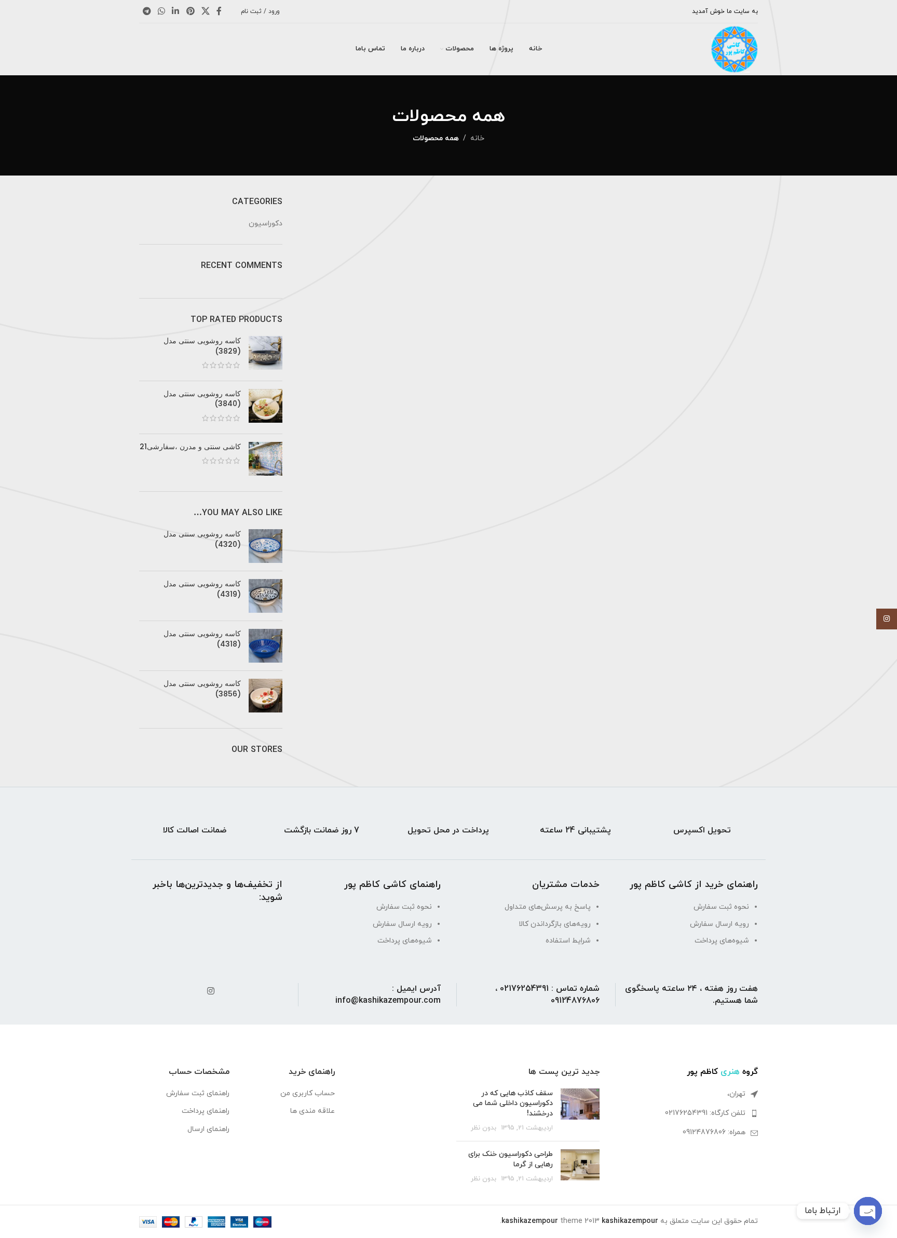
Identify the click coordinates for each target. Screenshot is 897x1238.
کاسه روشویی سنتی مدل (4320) (202, 539)
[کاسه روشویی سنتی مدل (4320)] (265, 546)
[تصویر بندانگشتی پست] (580, 1110)
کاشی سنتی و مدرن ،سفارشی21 (190, 447)
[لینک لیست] (686, 1113)
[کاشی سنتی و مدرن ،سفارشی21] (265, 459)
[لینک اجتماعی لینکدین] (176, 11)
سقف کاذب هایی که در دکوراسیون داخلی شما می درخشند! (513, 1103)
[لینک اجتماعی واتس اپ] (161, 11)
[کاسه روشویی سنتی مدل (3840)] (265, 407)
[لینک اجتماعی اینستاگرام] (210, 991)
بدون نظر (483, 1128)
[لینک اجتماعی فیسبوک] (219, 11)
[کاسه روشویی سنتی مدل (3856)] (265, 695)
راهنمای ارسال (208, 1129)
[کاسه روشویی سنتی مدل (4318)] (265, 646)
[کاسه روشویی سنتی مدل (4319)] (265, 596)
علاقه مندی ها (312, 1111)
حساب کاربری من (307, 1093)
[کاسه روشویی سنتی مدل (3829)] (265, 354)
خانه (477, 138)
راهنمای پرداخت (205, 1111)
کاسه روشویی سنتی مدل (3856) (202, 689)
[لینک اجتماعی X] (205, 11)
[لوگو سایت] (734, 48)
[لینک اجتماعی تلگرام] (146, 11)
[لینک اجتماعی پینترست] (190, 11)
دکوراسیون (265, 223)
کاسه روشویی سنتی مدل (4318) (202, 639)
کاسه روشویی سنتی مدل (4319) (202, 589)
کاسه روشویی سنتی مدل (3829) (202, 346)
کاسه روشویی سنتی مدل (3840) (202, 399)
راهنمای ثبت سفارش (197, 1093)
